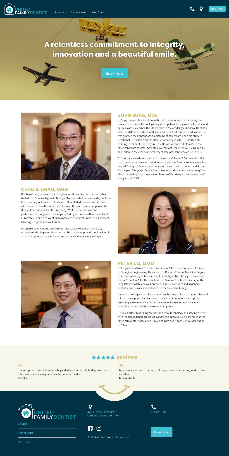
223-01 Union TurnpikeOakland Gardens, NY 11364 (103, 413)
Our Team (98, 12)
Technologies (78, 12)
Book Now (217, 8)
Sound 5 (125, 437)
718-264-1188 (159, 411)
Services (59, 12)
